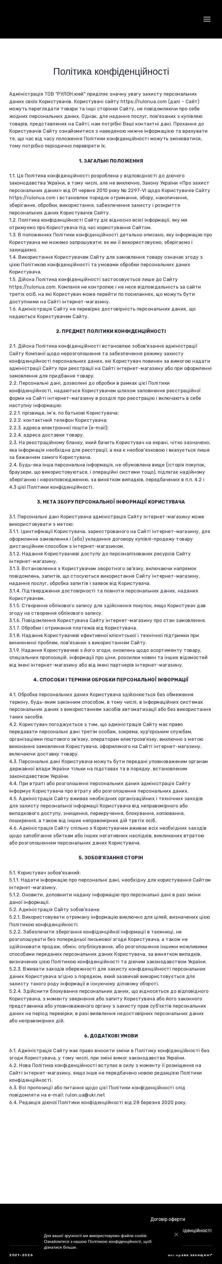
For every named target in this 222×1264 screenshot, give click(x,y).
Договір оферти (167, 1219)
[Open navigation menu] (207, 19)
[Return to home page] (22, 19)
